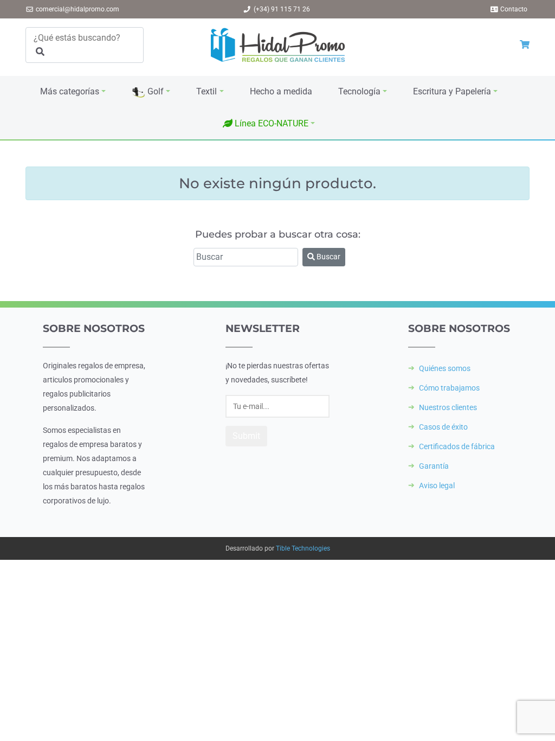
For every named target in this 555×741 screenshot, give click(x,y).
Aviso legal (437, 485)
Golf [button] (154, 91)
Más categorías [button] (69, 91)
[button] (268, 123)
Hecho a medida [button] (281, 91)
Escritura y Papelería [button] (452, 91)
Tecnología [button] (359, 91)
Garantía (434, 466)
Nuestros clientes (448, 407)
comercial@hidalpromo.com (77, 9)
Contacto (513, 9)
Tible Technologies (303, 548)
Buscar (327, 256)
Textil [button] (206, 91)
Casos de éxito (443, 427)
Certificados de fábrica (457, 446)
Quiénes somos (444, 368)
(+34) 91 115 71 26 (282, 9)
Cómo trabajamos (449, 388)
